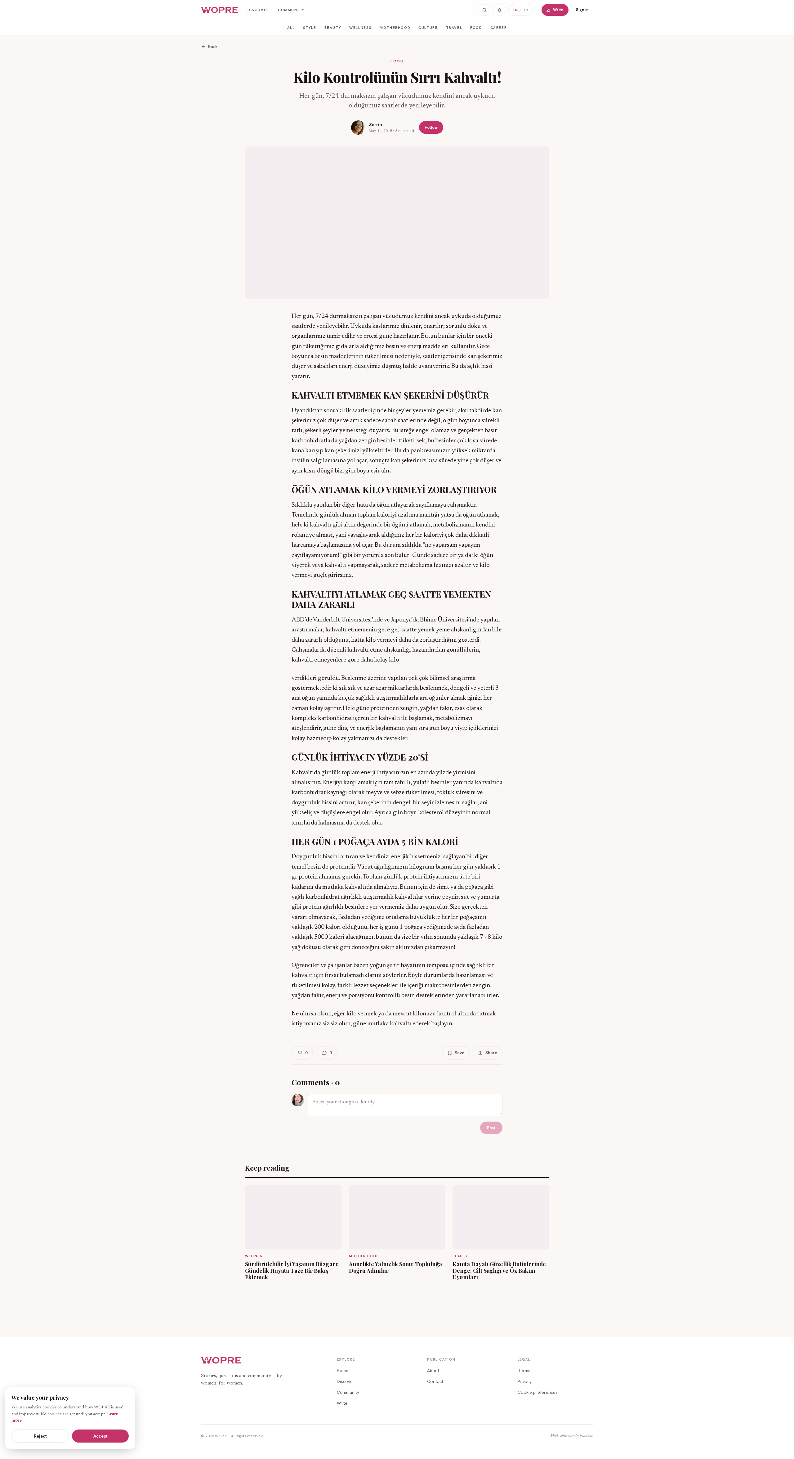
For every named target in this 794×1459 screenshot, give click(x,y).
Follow (431, 127)
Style (309, 27)
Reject (40, 1436)
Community (291, 9)
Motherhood (395, 27)
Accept (100, 1436)
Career (498, 27)
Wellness (360, 27)
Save (459, 1052)
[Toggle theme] (499, 10)
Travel (454, 27)
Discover (258, 9)
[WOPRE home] (220, 10)
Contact (435, 1381)
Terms (524, 1370)
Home (342, 1370)
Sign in (582, 9)
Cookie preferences (538, 1392)
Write (558, 9)
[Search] (484, 10)
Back (213, 46)
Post (491, 1128)
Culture (428, 27)
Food (476, 27)
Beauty (332, 27)
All (291, 27)
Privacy (525, 1381)
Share (491, 1052)
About (433, 1370)
